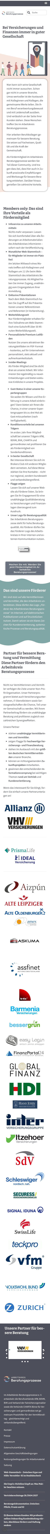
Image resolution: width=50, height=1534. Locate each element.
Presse (7, 1435)
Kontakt (8, 1430)
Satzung (8, 1465)
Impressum (9, 1441)
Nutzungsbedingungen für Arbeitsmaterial (24, 1459)
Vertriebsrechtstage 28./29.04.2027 (21, 1495)
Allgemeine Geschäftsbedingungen (21, 1453)
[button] (46, 3)
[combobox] (36, 12)
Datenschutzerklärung (14, 1447)
